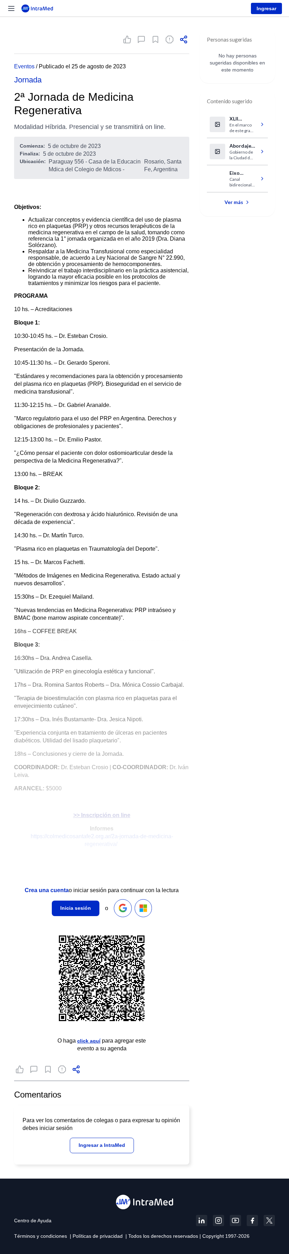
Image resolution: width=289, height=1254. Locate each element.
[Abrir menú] (11, 8)
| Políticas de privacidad (96, 1236)
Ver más (234, 202)
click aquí (88, 1041)
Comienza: (32, 146)
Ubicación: (33, 161)
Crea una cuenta (47, 890)
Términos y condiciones (40, 1236)
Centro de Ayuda (32, 1220)
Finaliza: (30, 153)
